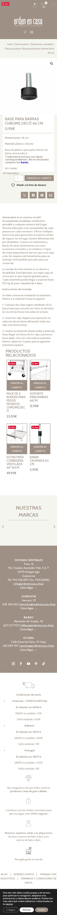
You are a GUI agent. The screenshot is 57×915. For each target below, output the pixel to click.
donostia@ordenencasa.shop (37, 604)
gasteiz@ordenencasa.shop (37, 646)
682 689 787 (10, 646)
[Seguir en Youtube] (28, 664)
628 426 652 (10, 604)
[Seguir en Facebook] (21, 664)
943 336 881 (20, 580)
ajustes (9, 904)
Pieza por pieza (13, 48)
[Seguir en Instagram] (13, 664)
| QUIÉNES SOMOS (23, 874)
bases (24, 162)
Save (7, 4)
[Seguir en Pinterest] (36, 664)
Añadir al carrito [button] (16, 385)
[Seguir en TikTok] (44, 664)
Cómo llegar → (28, 587)
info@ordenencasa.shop (28, 584)
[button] (51, 63)
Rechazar (27, 910)
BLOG (5, 874)
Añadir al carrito (39, 178)
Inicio (10, 44)
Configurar (10, 910)
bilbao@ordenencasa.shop (37, 625)
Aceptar (41, 910)
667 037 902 (11, 625)
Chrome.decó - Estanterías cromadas (33, 44)
